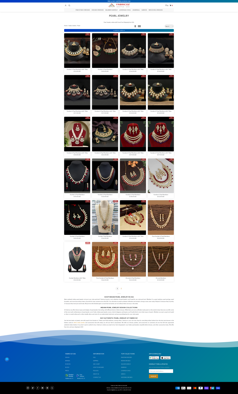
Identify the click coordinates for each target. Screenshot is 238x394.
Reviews (67, 364)
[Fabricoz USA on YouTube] (43, 388)
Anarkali (136, 10)
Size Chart (96, 364)
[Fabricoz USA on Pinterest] (47, 388)
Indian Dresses (98, 10)
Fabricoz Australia (122, 385)
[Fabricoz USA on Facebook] (38, 388)
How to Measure (98, 367)
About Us (96, 374)
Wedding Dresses (156, 10)
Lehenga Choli (125, 10)
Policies (95, 370)
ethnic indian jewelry (79, 322)
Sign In (67, 357)
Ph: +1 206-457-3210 (125, 390)
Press (67, 370)
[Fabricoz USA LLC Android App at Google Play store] (154, 360)
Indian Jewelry (72, 25)
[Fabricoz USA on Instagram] (28, 388)
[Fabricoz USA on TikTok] (52, 388)
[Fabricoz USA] (119, 5)
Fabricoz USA (114, 385)
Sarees (144, 10)
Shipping (95, 360)
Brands (67, 360)
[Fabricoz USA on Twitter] (33, 388)
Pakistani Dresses (83, 10)
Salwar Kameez (111, 10)
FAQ (94, 357)
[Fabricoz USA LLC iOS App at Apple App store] (165, 360)
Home (65, 25)
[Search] (69, 5)
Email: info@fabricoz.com (113, 390)
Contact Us (97, 377)
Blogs (67, 367)
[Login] (65, 5)
